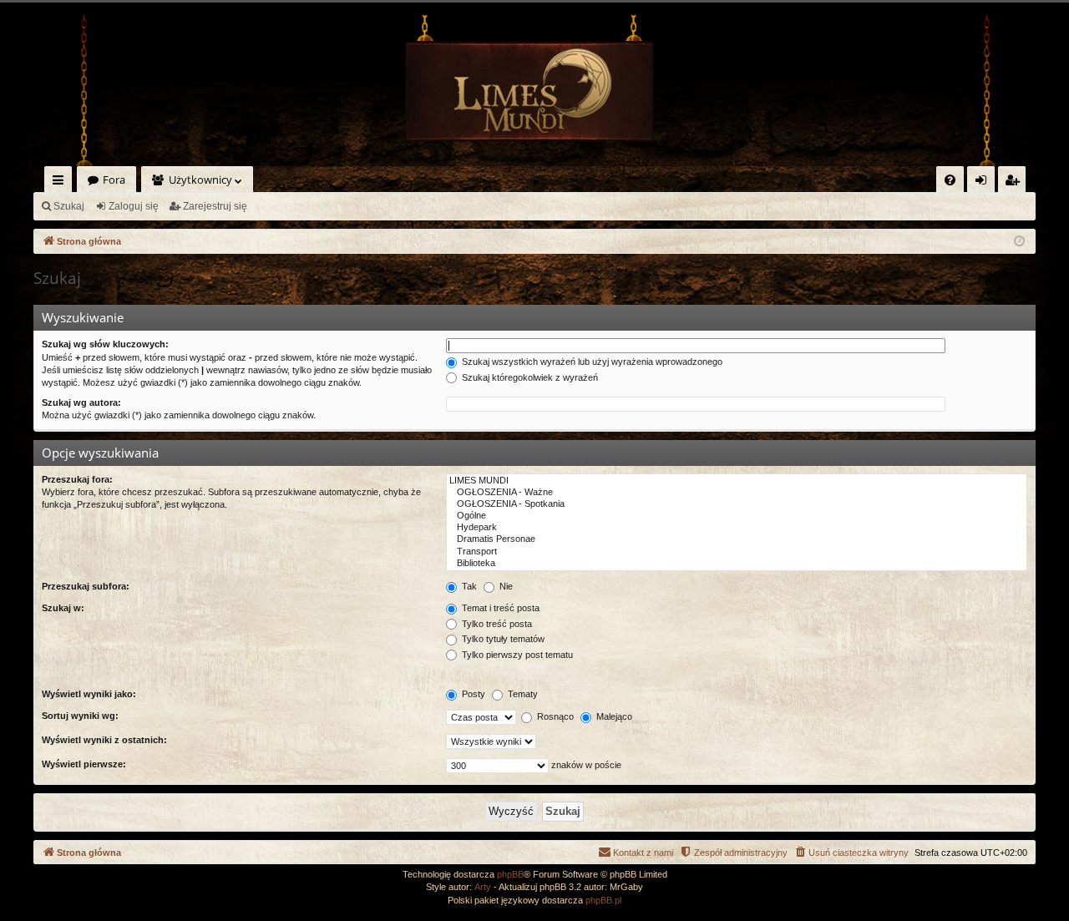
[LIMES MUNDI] (737, 481)
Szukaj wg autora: (81, 402)
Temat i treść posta (499, 608)
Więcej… (61, 182)
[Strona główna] (534, 90)
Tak (468, 586)
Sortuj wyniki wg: (80, 716)
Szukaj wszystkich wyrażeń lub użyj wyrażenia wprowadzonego (590, 362)
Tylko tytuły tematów (502, 639)
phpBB (510, 874)
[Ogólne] (737, 516)
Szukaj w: (63, 608)
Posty (472, 694)
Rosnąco (554, 716)
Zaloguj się (134, 206)
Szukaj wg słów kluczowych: (105, 344)
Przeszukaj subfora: (85, 586)
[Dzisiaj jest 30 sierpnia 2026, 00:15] (1019, 241)
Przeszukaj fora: (77, 479)
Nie (505, 586)
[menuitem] (950, 180)
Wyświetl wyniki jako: (89, 694)
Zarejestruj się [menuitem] (1016, 182)
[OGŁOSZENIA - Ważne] (737, 492)
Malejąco (613, 716)
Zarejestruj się (215, 206)
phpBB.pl (603, 900)
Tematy (521, 694)
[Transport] (737, 552)
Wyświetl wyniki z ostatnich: (104, 740)
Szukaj (68, 206)
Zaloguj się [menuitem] (984, 182)
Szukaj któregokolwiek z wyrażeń (528, 377)
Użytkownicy (200, 179)
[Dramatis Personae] (737, 539)
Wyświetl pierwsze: (84, 764)
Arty (482, 887)
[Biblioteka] (737, 563)
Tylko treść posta (495, 624)
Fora (114, 179)
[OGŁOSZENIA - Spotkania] (737, 504)
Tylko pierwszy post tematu (516, 655)
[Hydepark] (737, 528)
